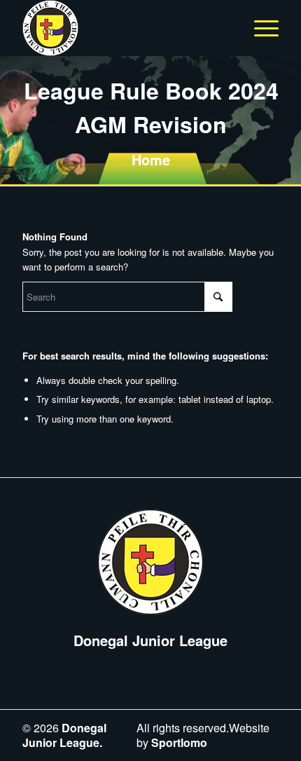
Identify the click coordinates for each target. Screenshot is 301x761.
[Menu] (259, 28)
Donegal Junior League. (64, 735)
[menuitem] (259, 28)
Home (151, 159)
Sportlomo (179, 742)
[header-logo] (124, 28)
